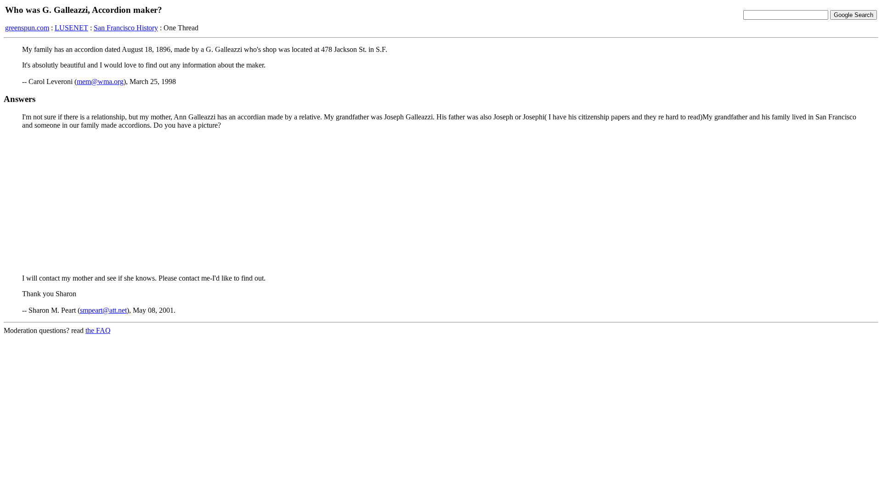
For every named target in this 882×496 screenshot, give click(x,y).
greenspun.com (27, 28)
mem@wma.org (100, 81)
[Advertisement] (441, 201)
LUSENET (71, 28)
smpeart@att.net (103, 310)
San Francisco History (126, 28)
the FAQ (98, 330)
